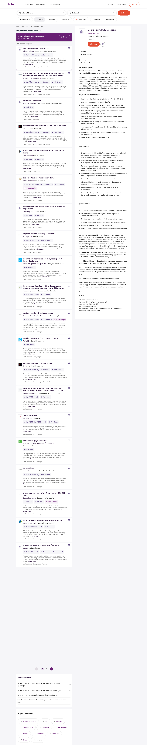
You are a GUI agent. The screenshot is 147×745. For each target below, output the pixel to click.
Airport (25, 734)
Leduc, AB (29, 26)
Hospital (59, 721)
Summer (40, 734)
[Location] (90, 13)
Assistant (55, 734)
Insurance (45, 727)
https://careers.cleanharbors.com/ (96, 257)
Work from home (29, 721)
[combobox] (41, 13)
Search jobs (20, 26)
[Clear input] (63, 13)
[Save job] (69, 48)
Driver (25, 740)
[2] (51, 668)
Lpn (46, 721)
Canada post (28, 727)
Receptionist (62, 727)
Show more (29, 64)
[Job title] (40, 13)
